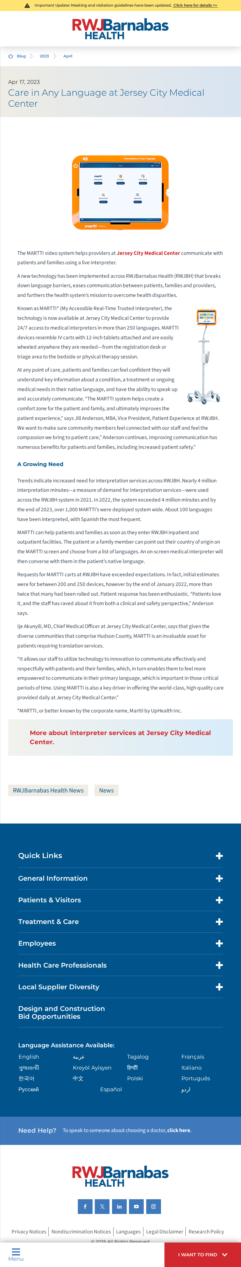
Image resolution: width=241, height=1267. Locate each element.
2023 (44, 56)
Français (192, 1056)
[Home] (120, 28)
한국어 (27, 1078)
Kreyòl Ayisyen (92, 1067)
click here (178, 1130)
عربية (79, 1056)
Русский (29, 1089)
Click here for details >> (195, 5)
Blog (21, 56)
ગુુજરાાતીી (29, 1067)
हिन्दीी (132, 1067)
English (29, 1056)
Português (195, 1078)
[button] (202, 1255)
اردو (185, 1089)
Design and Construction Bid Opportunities (61, 1012)
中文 (78, 1078)
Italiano (191, 1067)
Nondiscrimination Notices (81, 1232)
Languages (128, 1232)
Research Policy (206, 1232)
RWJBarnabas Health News (48, 790)
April (67, 56)
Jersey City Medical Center (148, 253)
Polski (135, 1078)
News (106, 790)
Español (111, 1089)
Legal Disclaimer (164, 1232)
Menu (16, 1258)
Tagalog (138, 1056)
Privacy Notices (29, 1232)
